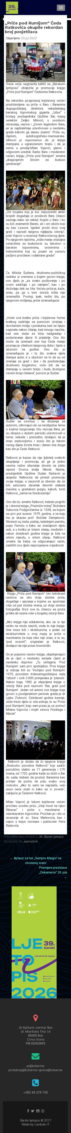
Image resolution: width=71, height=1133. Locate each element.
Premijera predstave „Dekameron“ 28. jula (53, 872)
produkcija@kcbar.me (22, 1070)
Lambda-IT (42, 1124)
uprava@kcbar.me (50, 1070)
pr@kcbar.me (35, 1066)
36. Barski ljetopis (51, 837)
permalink (30, 841)
